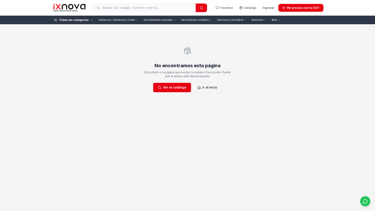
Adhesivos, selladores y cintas (117, 19)
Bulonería (257, 19)
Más (274, 19)
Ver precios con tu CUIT (303, 7)
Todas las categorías (74, 19)
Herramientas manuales (158, 19)
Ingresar (268, 7)
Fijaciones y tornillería (230, 19)
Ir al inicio (210, 87)
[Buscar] (201, 8)
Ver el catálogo (174, 87)
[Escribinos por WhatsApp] (365, 201)
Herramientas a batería (195, 19)
